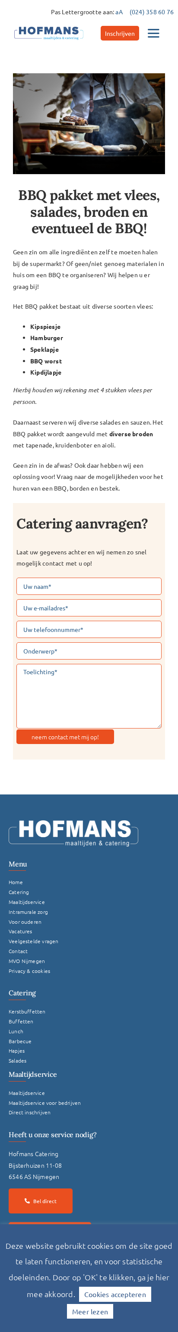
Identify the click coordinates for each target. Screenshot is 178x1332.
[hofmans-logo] (48, 27)
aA (118, 12)
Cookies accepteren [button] (115, 1294)
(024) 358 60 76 (152, 12)
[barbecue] (89, 124)
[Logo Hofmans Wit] (73, 823)
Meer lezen (90, 1311)
